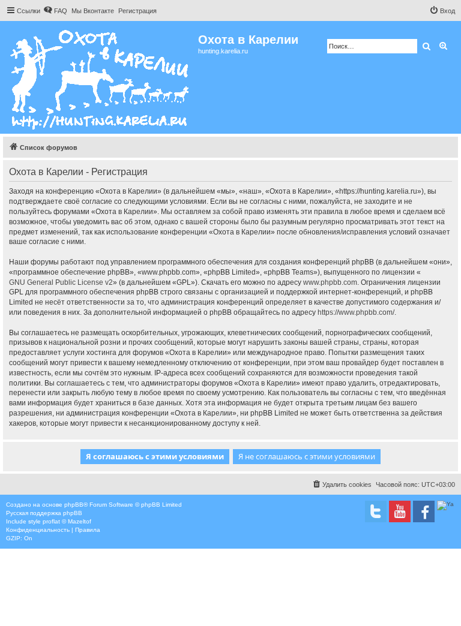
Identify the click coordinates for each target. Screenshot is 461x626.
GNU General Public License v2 (61, 282)
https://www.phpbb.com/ (356, 312)
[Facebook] (424, 511)
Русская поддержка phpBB (44, 513)
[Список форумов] (100, 77)
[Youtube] (400, 511)
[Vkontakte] (376, 511)
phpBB (73, 504)
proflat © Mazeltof (67, 521)
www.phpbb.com (330, 282)
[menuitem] (55, 11)
